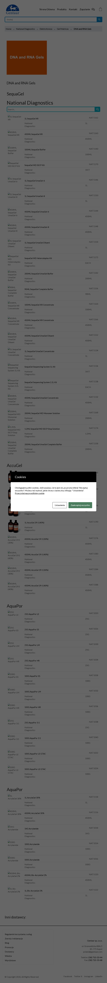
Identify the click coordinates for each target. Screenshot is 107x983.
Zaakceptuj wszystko (80, 505)
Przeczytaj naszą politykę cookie (29, 493)
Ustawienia (60, 505)
